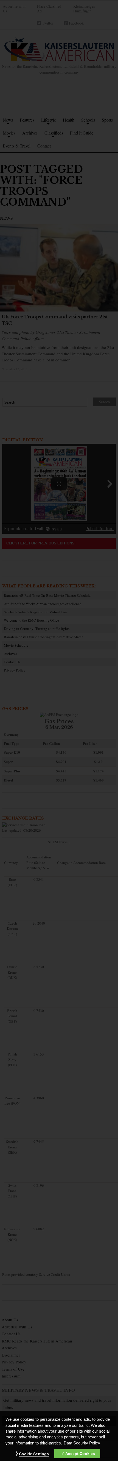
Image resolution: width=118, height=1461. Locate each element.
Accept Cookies (80, 1453)
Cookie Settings (34, 1454)
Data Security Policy (82, 1443)
